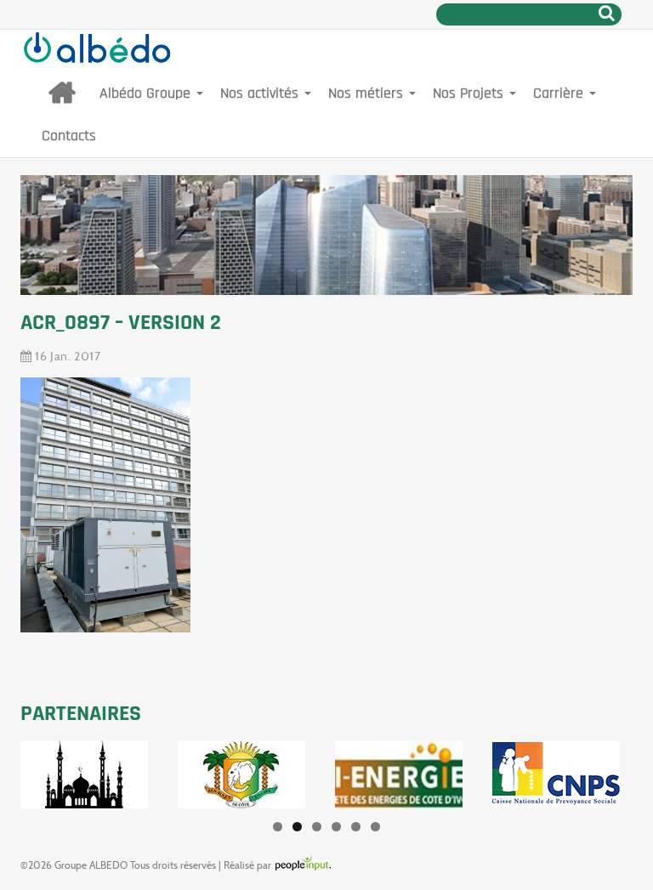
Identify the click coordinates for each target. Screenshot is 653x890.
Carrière (560, 93)
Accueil (62, 93)
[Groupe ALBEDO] (97, 51)
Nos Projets (470, 93)
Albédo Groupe (147, 93)
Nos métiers (367, 93)
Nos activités (261, 93)
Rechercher (607, 13)
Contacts (69, 135)
